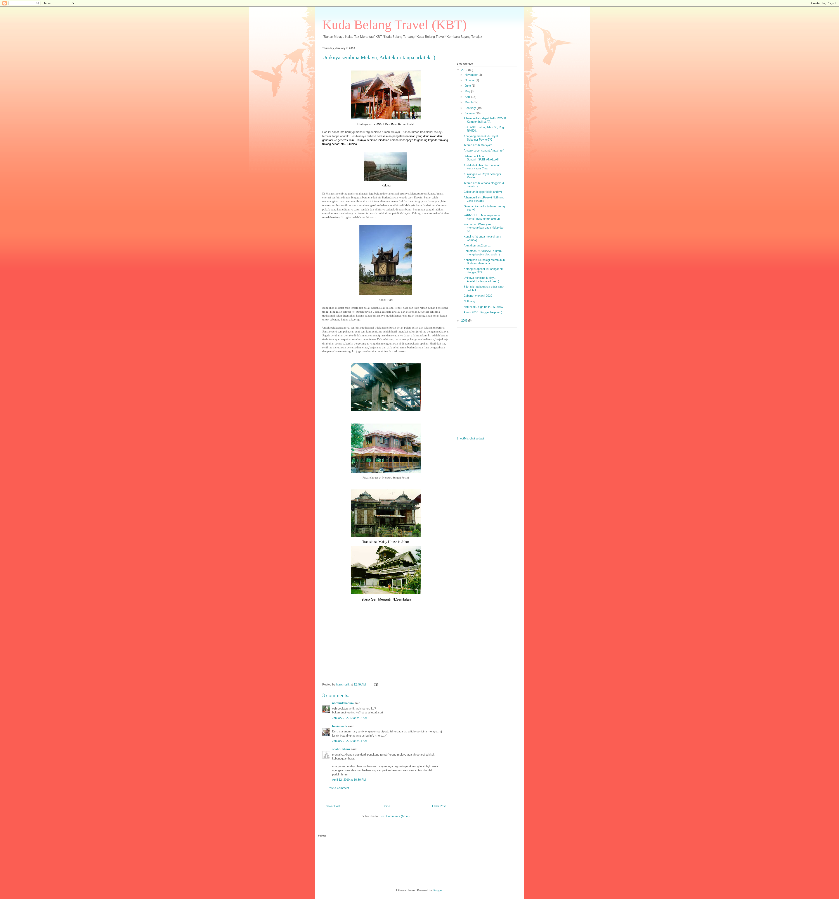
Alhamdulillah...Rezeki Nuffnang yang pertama (484, 199)
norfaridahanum (343, 703)
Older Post (439, 806)
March (469, 102)
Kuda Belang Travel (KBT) (394, 24)
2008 (464, 320)
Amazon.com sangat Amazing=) (484, 150)
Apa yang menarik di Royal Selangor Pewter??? (481, 137)
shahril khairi (341, 749)
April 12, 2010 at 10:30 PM (349, 779)
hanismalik (339, 726)
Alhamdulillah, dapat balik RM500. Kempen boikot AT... (485, 120)
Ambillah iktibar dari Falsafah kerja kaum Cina (482, 167)
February (471, 108)
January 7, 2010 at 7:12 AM (349, 718)
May (468, 91)
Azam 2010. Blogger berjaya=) (483, 312)
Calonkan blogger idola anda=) (483, 191)
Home (386, 806)
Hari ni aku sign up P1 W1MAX (483, 306)
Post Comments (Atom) (394, 816)
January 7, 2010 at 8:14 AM (349, 740)
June (468, 85)
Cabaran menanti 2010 (478, 295)
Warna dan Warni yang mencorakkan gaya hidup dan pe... (484, 228)
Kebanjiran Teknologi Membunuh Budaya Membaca (484, 261)
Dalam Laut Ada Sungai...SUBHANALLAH (481, 158)
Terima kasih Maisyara (478, 145)
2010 (464, 70)
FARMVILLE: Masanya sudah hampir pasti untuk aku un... (483, 217)
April (468, 96)
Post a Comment (338, 788)
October (470, 80)
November (471, 74)
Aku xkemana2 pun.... (478, 245)
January (470, 113)
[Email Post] (375, 684)
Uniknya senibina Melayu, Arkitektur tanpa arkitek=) (378, 57)
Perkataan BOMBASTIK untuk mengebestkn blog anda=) (483, 252)
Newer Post (333, 806)
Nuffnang (469, 301)
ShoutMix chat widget (470, 438)
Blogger (437, 890)
